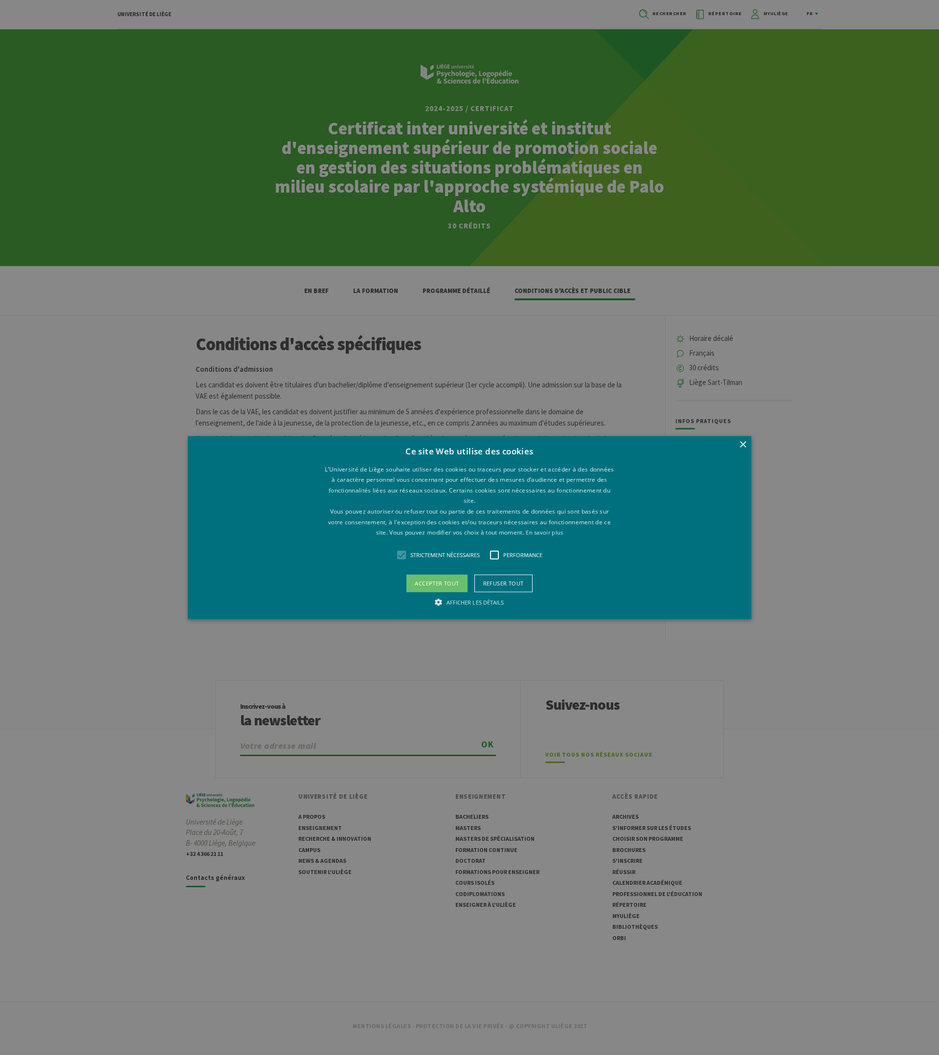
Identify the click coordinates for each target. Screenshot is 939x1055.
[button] (469, 527)
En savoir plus (544, 532)
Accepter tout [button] (437, 582)
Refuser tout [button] (503, 582)
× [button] (742, 444)
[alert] (469, 527)
